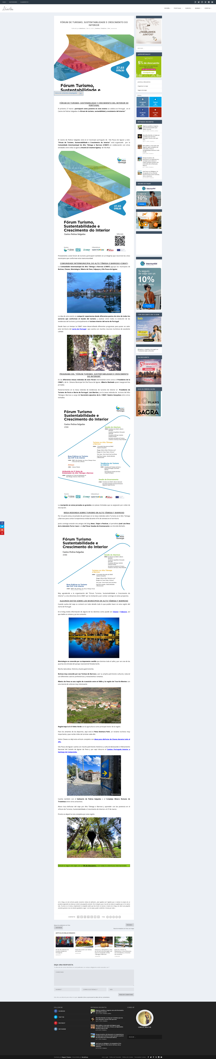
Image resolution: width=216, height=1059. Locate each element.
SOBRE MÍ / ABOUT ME (144, 1027)
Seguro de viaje (142, 90)
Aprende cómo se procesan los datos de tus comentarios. (94, 997)
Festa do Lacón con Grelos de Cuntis (83, 950)
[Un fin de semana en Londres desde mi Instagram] (65, 942)
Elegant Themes (66, 1057)
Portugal (177, 8)
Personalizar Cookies (140, 1057)
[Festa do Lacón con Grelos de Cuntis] (84, 942)
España (167, 8)
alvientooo (82, 28)
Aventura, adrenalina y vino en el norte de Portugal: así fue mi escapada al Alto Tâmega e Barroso (103, 952)
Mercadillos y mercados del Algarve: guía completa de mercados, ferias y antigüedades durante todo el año (151, 149)
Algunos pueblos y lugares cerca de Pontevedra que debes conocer (150, 127)
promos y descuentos (144, 82)
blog (63, 902)
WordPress (85, 1057)
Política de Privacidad (115, 1057)
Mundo (197, 8)
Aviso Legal (105, 1057)
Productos (103, 28)
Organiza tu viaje (143, 86)
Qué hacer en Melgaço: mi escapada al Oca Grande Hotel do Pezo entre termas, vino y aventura (151, 174)
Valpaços (123, 612)
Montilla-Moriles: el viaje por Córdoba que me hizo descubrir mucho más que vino (151, 137)
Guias (4, 2)
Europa (188, 8)
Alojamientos (24, 2)
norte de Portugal (79, 329)
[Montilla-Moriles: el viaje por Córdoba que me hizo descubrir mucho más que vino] (140, 136)
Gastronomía (13, 2)
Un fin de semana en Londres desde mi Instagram (62, 951)
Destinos (97, 28)
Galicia (156, 131)
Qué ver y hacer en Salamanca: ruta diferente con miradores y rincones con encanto (122, 952)
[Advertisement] (94, 127)
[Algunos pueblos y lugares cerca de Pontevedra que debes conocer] (140, 127)
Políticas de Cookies (127, 1057)
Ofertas (207, 8)
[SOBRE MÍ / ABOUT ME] (144, 1018)
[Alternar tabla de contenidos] (80, 93)
